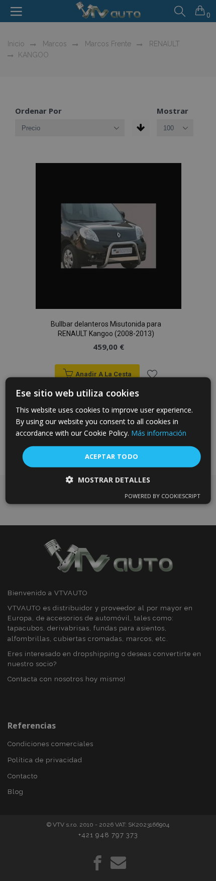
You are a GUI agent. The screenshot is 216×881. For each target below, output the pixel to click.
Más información (158, 433)
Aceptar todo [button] (112, 456)
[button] (108, 480)
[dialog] (108, 440)
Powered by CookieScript (162, 496)
